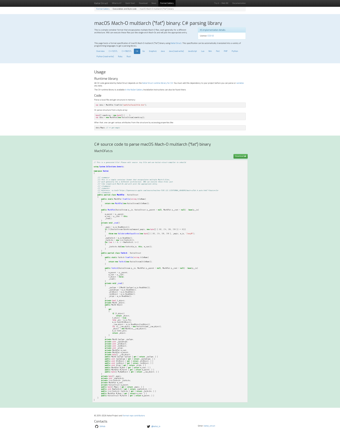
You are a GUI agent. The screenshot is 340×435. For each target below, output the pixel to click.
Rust (129, 56)
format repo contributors (134, 415)
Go (144, 51)
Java (163, 51)
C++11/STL (113, 51)
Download (143, 3)
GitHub (102, 426)
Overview (100, 51)
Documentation (239, 3)
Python (235, 51)
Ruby (120, 56)
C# (137, 51)
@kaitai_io (155, 426)
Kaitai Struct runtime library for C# (157, 83)
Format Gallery (167, 3)
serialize (240, 83)
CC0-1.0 (210, 36)
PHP (226, 51)
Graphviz (153, 51)
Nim (210, 51)
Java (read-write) (176, 51)
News (154, 3)
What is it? (116, 3)
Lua (202, 51)
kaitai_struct (209, 426)
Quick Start (130, 3)
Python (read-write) (105, 56)
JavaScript (192, 51)
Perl (218, 51)
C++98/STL (127, 51)
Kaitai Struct (176, 43)
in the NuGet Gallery (134, 90)
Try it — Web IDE (221, 3)
